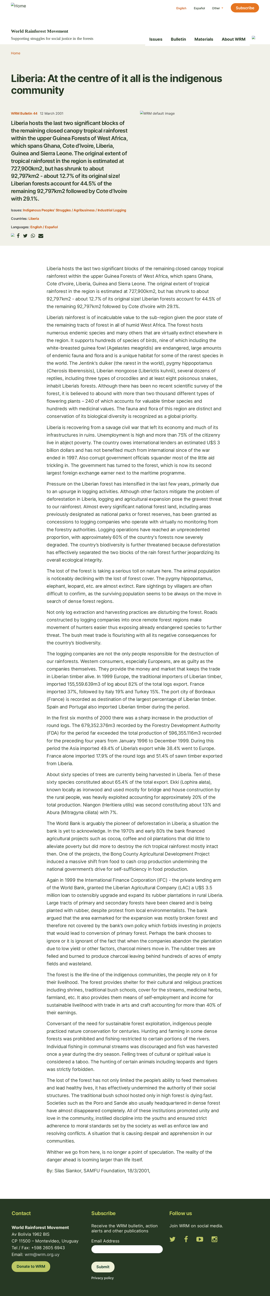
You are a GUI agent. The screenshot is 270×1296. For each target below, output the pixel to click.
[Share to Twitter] (25, 235)
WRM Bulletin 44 (24, 113)
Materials (203, 39)
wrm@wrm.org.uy (42, 1254)
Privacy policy (102, 1278)
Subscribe (245, 8)
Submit (102, 1267)
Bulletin (178, 39)
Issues (155, 39)
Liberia (33, 218)
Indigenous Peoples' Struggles (47, 210)
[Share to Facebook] (18, 235)
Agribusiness (84, 210)
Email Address (105, 1241)
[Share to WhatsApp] (33, 235)
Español (199, 8)
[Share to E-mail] (40, 235)
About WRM (234, 39)
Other (216, 8)
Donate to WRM (31, 1266)
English (181, 8)
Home (15, 53)
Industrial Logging (112, 210)
